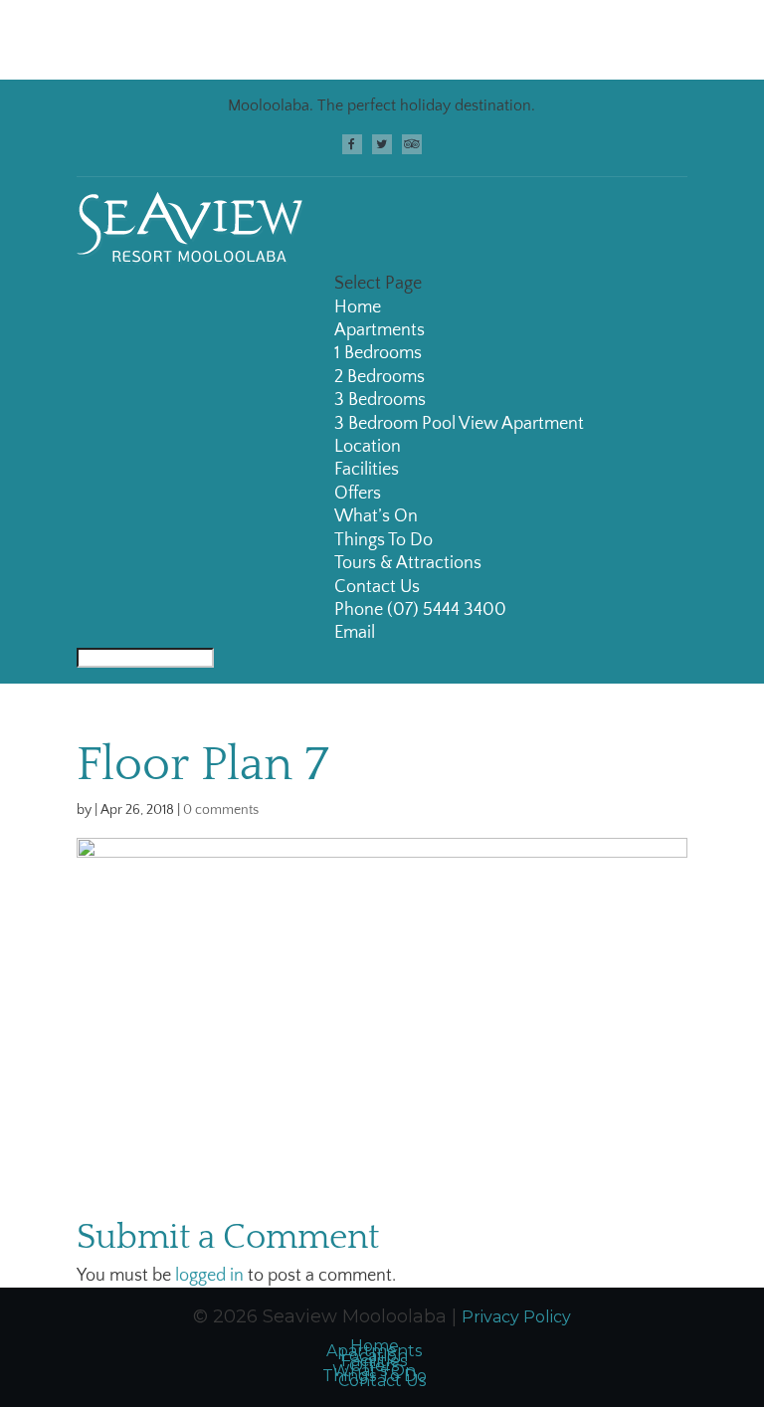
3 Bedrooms (380, 400)
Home (357, 307)
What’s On (376, 516)
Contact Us (377, 587)
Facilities (366, 470)
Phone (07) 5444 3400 (420, 610)
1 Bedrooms (378, 353)
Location (367, 447)
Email (354, 633)
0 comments (221, 810)
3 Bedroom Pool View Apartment (459, 424)
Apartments (379, 330)
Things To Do (383, 540)
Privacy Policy (516, 1316)
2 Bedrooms (379, 377)
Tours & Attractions (407, 563)
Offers (357, 493)
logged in (209, 1276)
